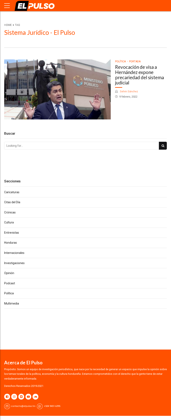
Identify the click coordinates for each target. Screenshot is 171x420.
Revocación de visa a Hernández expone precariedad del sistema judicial (139, 74)
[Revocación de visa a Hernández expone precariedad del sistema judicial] (57, 89)
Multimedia (11, 303)
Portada (135, 61)
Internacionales (14, 253)
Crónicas (10, 212)
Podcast (9, 283)
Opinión (9, 273)
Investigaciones (14, 263)
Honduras (10, 242)
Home (8, 25)
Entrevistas (11, 232)
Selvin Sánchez (128, 91)
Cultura (9, 222)
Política (120, 61)
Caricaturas (11, 192)
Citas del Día (12, 202)
